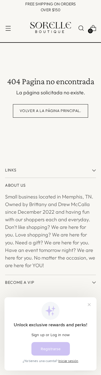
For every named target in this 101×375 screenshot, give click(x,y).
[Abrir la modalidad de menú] (8, 28)
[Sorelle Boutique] (50, 28)
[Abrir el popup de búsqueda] (81, 28)
